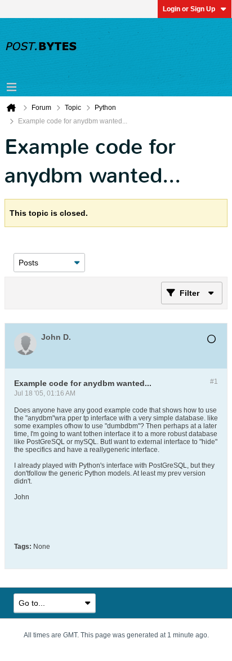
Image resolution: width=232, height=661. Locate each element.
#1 (214, 381)
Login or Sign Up (189, 9)
